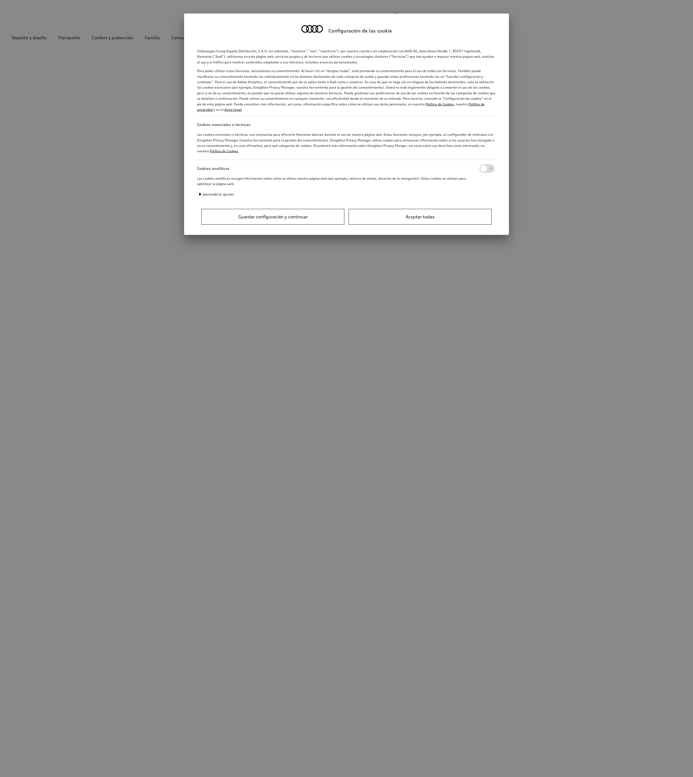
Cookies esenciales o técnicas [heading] (223, 124)
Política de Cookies (440, 104)
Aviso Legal (233, 110)
